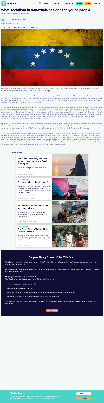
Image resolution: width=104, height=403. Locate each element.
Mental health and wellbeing (14, 27)
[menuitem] (40, 3)
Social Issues (36, 27)
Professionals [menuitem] (69, 4)
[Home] (20, 4)
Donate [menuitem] (88, 4)
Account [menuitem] (97, 4)
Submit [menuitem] (79, 4)
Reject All (84, 399)
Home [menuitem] (46, 4)
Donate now (52, 310)
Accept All (83, 394)
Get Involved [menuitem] (56, 4)
